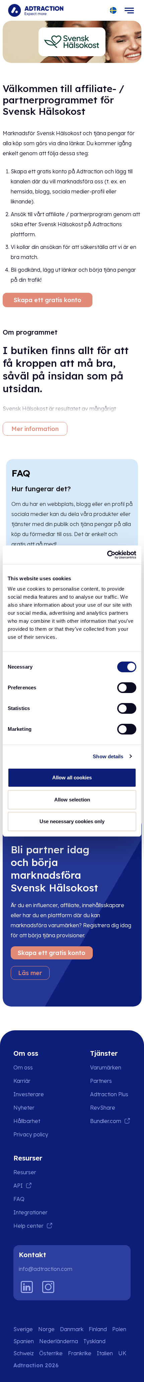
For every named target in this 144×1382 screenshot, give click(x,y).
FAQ (18, 1199)
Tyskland (94, 1341)
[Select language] (113, 10)
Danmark (71, 1329)
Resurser (24, 1172)
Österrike (51, 1353)
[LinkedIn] (27, 1287)
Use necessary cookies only (72, 821)
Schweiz (23, 1353)
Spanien (23, 1341)
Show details (108, 756)
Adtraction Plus (109, 1094)
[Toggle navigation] (129, 10)
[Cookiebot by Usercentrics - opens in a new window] (107, 554)
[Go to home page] (35, 10)
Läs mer (30, 973)
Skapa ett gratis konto (47, 300)
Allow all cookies (72, 777)
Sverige (23, 1329)
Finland (98, 1329)
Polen (119, 1329)
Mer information (35, 429)
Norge (46, 1329)
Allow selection (72, 799)
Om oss (23, 1067)
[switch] (126, 687)
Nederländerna (58, 1341)
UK (122, 1353)
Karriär (21, 1080)
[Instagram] (48, 1287)
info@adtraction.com (45, 1269)
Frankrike (79, 1353)
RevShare (102, 1107)
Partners (101, 1080)
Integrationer (30, 1212)
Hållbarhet (26, 1121)
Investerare (28, 1094)
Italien (105, 1353)
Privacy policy (30, 1134)
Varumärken (105, 1067)
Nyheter (23, 1107)
